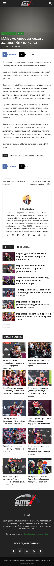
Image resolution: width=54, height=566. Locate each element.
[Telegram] (24, 235)
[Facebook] (9, 235)
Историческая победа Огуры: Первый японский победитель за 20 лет (38, 479)
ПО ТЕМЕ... (8, 247)
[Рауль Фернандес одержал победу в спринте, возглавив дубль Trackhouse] (14, 466)
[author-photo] (27, 206)
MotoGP (20, 34)
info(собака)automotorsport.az (35, 534)
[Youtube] (45, 235)
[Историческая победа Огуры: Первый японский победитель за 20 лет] (40, 466)
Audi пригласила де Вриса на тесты (14, 182)
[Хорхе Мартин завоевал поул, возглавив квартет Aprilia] (40, 350)
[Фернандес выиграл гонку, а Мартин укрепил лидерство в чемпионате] (9, 256)
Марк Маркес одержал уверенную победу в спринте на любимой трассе (32, 304)
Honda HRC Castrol (16, 155)
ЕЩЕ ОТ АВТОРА (23, 247)
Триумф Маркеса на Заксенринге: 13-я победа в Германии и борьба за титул (33, 292)
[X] (30, 235)
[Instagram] (14, 235)
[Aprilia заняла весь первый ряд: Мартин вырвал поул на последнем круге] (9, 280)
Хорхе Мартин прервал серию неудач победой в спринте (13, 448)
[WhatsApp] (40, 235)
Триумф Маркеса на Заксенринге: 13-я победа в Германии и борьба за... (14, 421)
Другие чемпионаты (8, 34)
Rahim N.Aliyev (27, 209)
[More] (33, 54)
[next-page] (8, 326)
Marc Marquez (30, 155)
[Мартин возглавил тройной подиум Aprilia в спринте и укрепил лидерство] (9, 268)
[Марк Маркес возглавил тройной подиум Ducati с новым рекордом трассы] (9, 316)
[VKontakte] (35, 235)
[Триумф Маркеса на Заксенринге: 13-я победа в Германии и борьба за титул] (9, 292)
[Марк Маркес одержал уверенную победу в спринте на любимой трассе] (9, 304)
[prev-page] (4, 326)
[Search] (50, 3)
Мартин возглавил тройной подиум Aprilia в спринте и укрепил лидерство (30, 268)
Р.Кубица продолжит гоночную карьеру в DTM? (40, 182)
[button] (4, 3)
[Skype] (19, 235)
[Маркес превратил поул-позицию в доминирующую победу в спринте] (40, 436)
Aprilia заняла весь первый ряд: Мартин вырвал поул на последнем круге (32, 280)
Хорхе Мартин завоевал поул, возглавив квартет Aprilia (38, 363)
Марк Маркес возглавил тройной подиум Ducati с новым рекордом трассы (33, 317)
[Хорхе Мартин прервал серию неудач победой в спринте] (14, 436)
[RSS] (27, 551)
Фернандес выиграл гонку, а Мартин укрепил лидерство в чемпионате (31, 256)
